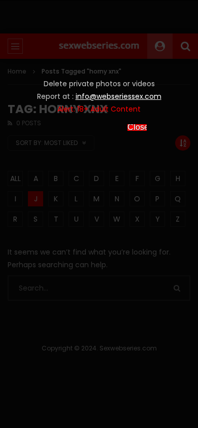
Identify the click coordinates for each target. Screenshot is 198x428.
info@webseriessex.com (118, 96)
